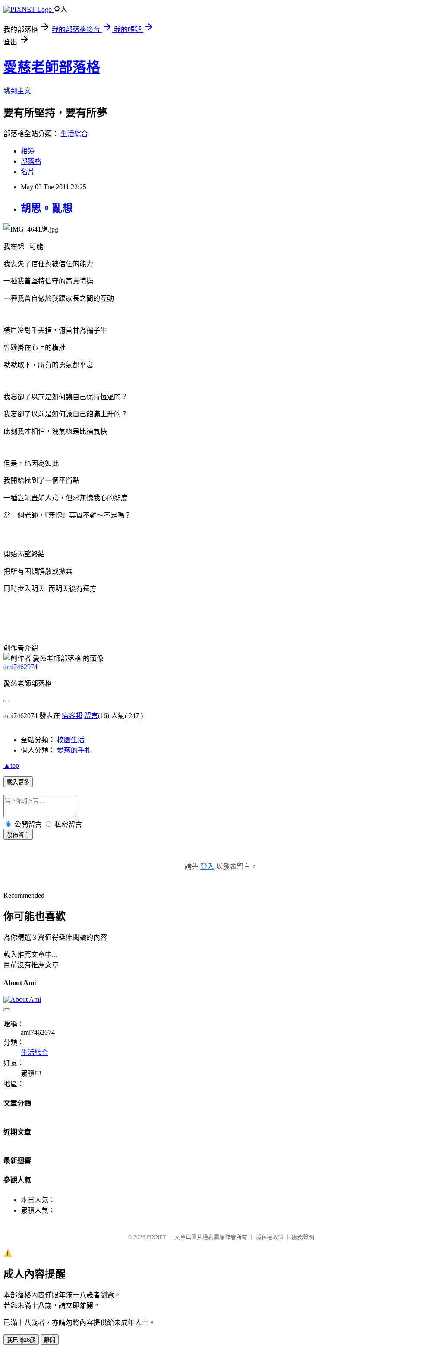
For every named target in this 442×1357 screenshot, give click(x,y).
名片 (28, 171)
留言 (91, 715)
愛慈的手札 (74, 750)
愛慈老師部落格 (51, 67)
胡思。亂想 (47, 208)
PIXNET (156, 1237)
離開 (49, 1340)
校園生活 (71, 740)
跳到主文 (17, 91)
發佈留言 (18, 835)
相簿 (28, 151)
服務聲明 (303, 1237)
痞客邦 (72, 715)
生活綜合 (74, 133)
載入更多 (18, 782)
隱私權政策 (270, 1237)
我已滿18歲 (21, 1340)
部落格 (31, 161)
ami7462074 (20, 667)
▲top (11, 765)
